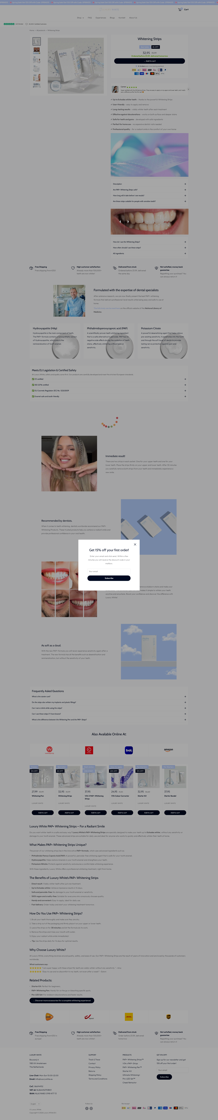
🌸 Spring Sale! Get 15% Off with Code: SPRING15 (28, 2)
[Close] (135, 544)
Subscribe (109, 578)
